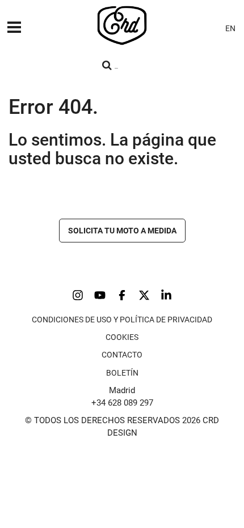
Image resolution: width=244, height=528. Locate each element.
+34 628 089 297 (122, 403)
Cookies (122, 337)
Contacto (122, 354)
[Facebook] (122, 295)
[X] (144, 295)
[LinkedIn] (166, 295)
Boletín (122, 372)
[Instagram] (77, 295)
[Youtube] (99, 295)
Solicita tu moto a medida (122, 230)
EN (230, 28)
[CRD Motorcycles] (122, 25)
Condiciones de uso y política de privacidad (122, 319)
